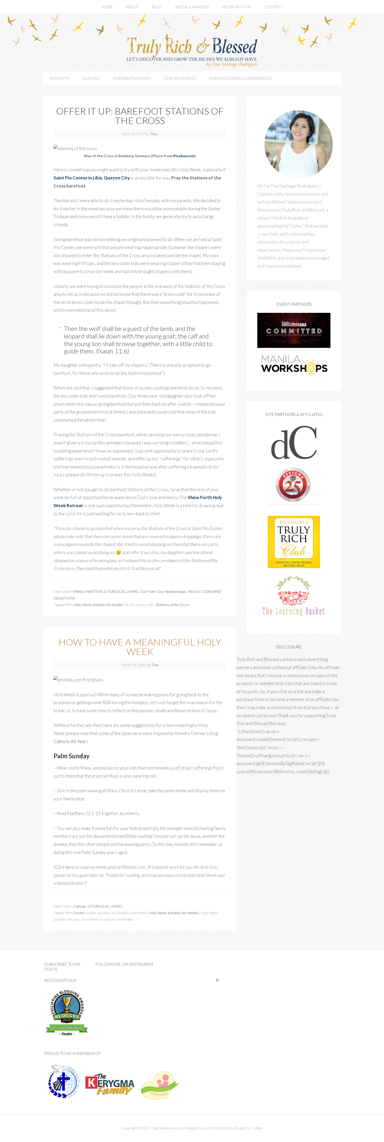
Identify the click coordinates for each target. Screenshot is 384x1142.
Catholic (79, 906)
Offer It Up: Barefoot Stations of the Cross (140, 115)
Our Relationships (172, 591)
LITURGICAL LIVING (121, 591)
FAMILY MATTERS (88, 591)
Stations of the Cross (173, 604)
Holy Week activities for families (99, 604)
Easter (79, 913)
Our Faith (148, 591)
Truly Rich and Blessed (192, 49)
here (69, 867)
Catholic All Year (70, 741)
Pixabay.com (184, 156)
